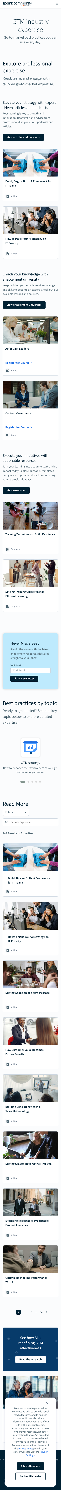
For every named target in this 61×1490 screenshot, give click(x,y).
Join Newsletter (24, 678)
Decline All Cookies (30, 1476)
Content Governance (18, 413)
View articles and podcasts (23, 137)
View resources (16, 490)
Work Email (15, 665)
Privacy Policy (25, 1448)
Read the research (30, 1359)
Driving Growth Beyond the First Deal (28, 1164)
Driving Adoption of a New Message (27, 993)
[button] (47, 1403)
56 (41, 1312)
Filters (9, 812)
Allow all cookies (30, 1466)
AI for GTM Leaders (17, 349)
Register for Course (17, 363)
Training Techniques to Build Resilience (30, 534)
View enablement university (24, 305)
